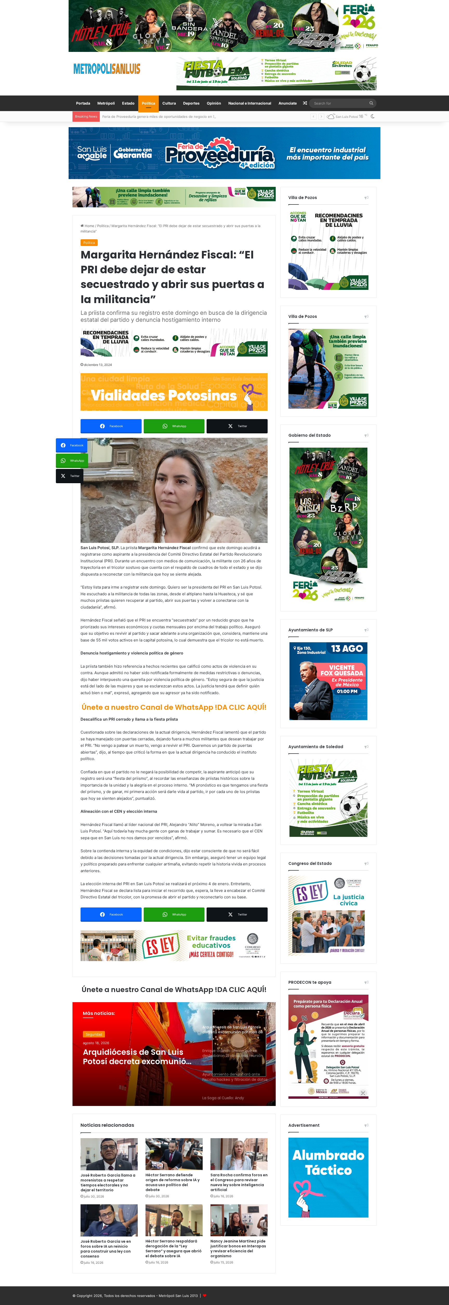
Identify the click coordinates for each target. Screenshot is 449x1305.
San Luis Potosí (98, 1034)
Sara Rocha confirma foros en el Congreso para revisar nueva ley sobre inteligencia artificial (239, 1182)
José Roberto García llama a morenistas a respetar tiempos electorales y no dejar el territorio (108, 1183)
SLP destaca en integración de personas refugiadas (144, 116)
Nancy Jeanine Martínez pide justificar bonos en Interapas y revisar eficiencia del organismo (238, 1249)
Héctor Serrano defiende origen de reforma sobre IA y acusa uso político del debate (173, 1182)
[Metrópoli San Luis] (107, 68)
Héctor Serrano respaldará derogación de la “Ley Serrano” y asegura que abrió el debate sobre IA (174, 1249)
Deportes (191, 103)
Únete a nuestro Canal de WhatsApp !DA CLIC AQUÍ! (174, 707)
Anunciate (288, 103)
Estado (128, 103)
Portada (83, 103)
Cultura (169, 103)
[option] (174, 1054)
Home (89, 226)
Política (148, 103)
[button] (174, 490)
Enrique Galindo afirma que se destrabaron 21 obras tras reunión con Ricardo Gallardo (137, 1056)
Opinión (214, 103)
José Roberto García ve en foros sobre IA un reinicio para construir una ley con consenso (106, 1249)
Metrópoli (106, 103)
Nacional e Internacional (249, 103)
